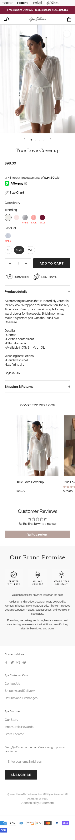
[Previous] (24, 139)
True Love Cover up (30, 482)
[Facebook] (6, 662)
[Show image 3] (39, 140)
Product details (16, 292)
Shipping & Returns (19, 387)
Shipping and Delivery (20, 691)
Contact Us (12, 683)
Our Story (11, 720)
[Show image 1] (31, 140)
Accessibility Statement (37, 803)
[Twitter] (12, 662)
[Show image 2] (35, 140)
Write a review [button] (38, 534)
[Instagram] (18, 662)
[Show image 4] (43, 140)
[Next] (50, 139)
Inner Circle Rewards (19, 727)
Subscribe (21, 775)
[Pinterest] (24, 662)
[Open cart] (69, 19)
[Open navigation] (6, 19)
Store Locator (14, 734)
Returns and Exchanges (21, 698)
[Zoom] (66, 33)
